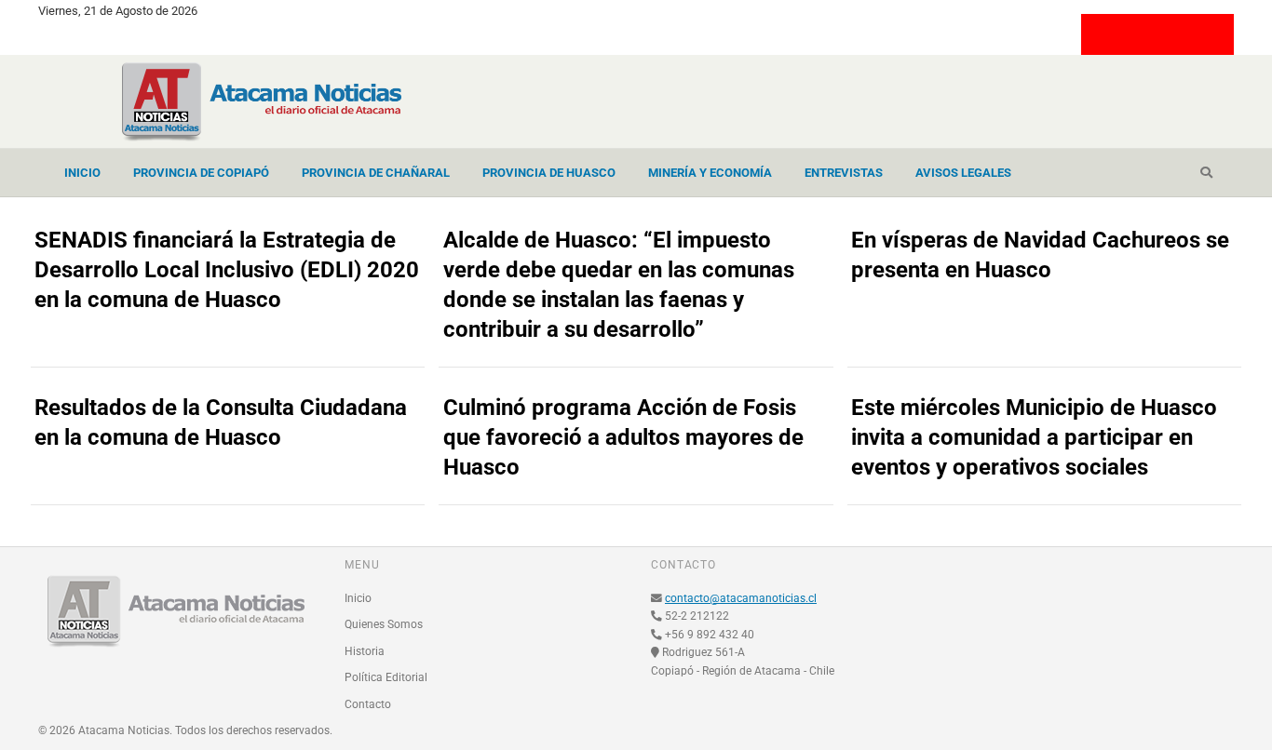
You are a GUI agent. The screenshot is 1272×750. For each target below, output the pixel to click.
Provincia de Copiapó (201, 173)
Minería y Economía (710, 173)
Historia (365, 651)
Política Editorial (386, 677)
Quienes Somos (384, 624)
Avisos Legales (963, 173)
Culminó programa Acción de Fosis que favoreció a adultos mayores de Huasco (623, 437)
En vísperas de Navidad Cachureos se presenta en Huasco (1040, 255)
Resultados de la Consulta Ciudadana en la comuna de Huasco (220, 422)
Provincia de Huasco (549, 173)
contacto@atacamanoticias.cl (741, 598)
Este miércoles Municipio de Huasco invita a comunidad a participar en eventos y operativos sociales (1034, 437)
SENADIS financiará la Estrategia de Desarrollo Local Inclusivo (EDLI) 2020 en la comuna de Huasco (226, 270)
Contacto (368, 704)
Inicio (82, 173)
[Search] (1206, 173)
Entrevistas (844, 173)
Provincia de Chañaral (376, 173)
